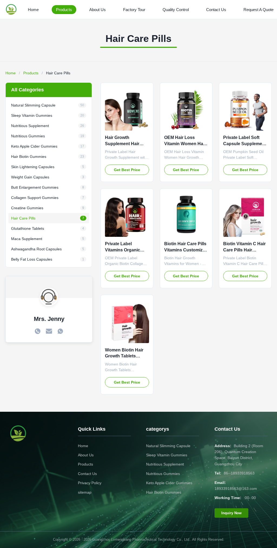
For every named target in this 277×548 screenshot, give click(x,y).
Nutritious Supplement (165, 464)
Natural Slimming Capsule (168, 446)
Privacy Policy (89, 483)
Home (33, 9)
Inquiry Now (231, 513)
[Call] (37, 332)
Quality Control (176, 9)
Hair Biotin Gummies (163, 492)
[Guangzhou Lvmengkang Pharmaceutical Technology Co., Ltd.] (12, 9)
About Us (97, 9)
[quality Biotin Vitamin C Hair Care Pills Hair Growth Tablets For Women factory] (245, 215)
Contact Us (216, 9)
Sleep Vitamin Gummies (166, 455)
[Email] (49, 332)
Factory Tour (134, 9)
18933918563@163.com (236, 488)
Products (64, 9)
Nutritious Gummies (163, 473)
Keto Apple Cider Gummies (169, 483)
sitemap (84, 492)
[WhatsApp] (60, 332)
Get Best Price (127, 170)
